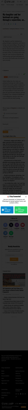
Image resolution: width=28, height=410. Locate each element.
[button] (26, 196)
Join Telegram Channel (8, 209)
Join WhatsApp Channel (21, 209)
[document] (14, 205)
